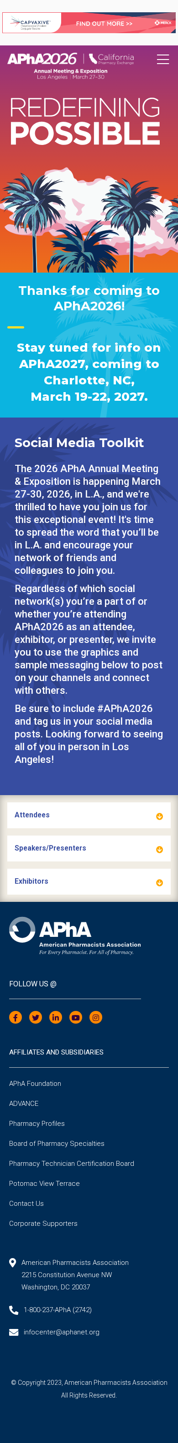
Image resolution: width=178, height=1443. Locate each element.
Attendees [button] (32, 815)
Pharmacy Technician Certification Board (71, 1163)
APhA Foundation (35, 1084)
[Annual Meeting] (89, 62)
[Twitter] (35, 1018)
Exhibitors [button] (31, 881)
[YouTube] (76, 1018)
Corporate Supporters (43, 1223)
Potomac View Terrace (44, 1183)
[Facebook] (15, 1018)
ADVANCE (23, 1104)
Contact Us (26, 1203)
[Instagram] (96, 1018)
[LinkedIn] (55, 1018)
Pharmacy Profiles (37, 1124)
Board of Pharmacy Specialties (57, 1143)
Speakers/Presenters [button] (50, 848)
